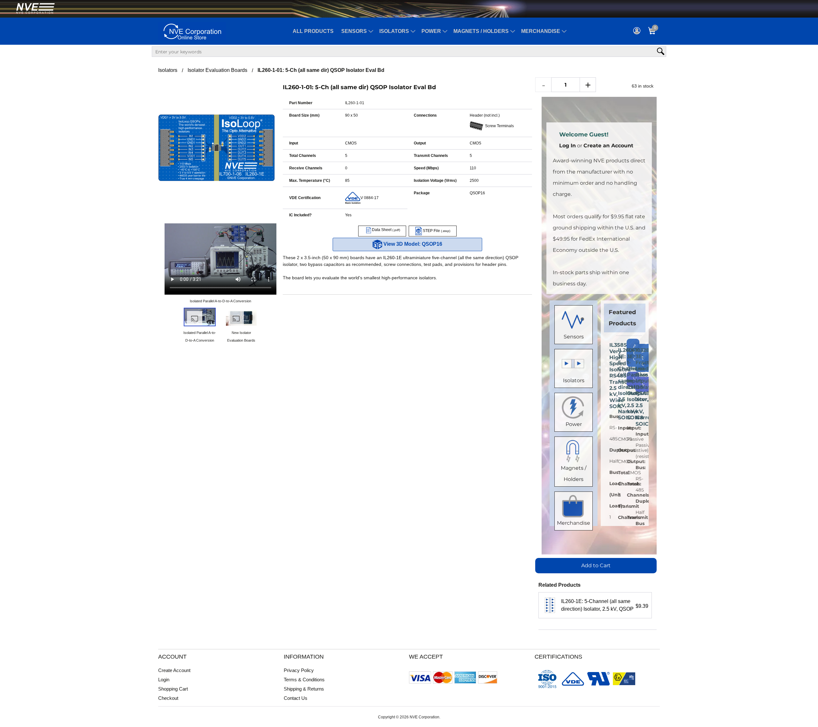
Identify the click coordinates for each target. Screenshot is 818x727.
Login (163, 679)
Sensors (354, 31)
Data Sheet (385, 230)
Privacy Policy (299, 670)
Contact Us (295, 698)
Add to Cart (596, 565)
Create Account (174, 670)
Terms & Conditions (304, 679)
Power (431, 31)
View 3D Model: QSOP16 (412, 244)
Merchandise (540, 31)
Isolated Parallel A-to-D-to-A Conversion (220, 301)
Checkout (168, 698)
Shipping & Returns (304, 689)
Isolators (394, 31)
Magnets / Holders (481, 31)
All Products (313, 31)
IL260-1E (392, 257)
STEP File (436, 230)
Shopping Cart (173, 689)
